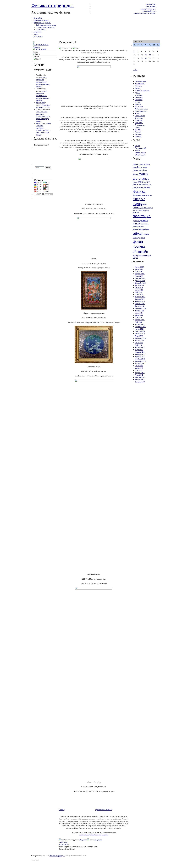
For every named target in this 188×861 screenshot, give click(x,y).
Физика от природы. (52, 5)
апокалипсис (137, 210)
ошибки (146, 234)
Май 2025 (138, 292)
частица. (139, 246)
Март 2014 (139, 336)
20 (146, 58)
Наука (137, 113)
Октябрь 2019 (140, 333)
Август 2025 (139, 285)
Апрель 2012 (140, 372)
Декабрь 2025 (140, 281)
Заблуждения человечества (46, 25)
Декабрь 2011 (140, 382)
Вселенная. (142, 167)
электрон (147, 255)
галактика (136, 212)
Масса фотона (140, 176)
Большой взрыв (145, 164)
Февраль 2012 (140, 377)
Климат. (138, 102)
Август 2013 (139, 340)
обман (138, 233)
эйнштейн (140, 251)
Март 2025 (139, 294)
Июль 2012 (139, 366)
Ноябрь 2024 (140, 303)
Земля (145, 170)
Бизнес (136, 164)
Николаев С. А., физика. (42, 22)
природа (136, 237)
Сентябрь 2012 (140, 361)
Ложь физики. (151, 6)
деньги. (137, 93)
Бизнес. (138, 88)
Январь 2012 (140, 379)
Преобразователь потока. (45, 27)
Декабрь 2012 (140, 356)
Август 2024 (139, 310)
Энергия (139, 199)
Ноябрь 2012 (140, 359)
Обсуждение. (151, 4)
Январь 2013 (140, 354)
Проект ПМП (146, 182)
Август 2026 (139, 267)
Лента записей (140, 148)
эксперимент (138, 255)
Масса (135, 174)
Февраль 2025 (140, 297)
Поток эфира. (41, 29)
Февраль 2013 (140, 352)
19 (142, 58)
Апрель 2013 (140, 347)
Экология (138, 134)
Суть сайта (38, 18)
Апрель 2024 (140, 320)
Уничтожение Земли (41, 20)
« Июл (135, 70)
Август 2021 (139, 329)
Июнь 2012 (139, 368)
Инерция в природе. (148, 9)
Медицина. (139, 106)
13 (146, 55)
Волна (135, 167)
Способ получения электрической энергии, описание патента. (42, 82)
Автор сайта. (38, 36)
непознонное (140, 116)
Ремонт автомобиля (140, 184)
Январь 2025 (140, 299)
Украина (140, 187)
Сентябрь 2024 (140, 308)
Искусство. (64, 842)
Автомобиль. (139, 83)
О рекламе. (139, 118)
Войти (137, 145)
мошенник (138, 229)
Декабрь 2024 (140, 301)
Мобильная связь (141, 109)
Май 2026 (138, 271)
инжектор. (138, 95)
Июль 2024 (139, 313)
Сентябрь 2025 (140, 283)
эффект (135, 258)
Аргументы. (38, 32)
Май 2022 (138, 322)
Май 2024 (138, 317)
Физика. (138, 132)
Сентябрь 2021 (140, 326)
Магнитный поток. (149, 11)
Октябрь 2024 (140, 306)
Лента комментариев (140, 151)
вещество (146, 210)
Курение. (138, 104)
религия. (138, 129)
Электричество (147, 195)
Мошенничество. (141, 111)
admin (38, 123)
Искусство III (63, 844)
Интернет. (139, 97)
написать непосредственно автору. (93, 835)
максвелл (140, 226)
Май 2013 (138, 345)
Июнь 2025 (139, 290)
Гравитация (138, 169)
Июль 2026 (139, 269)
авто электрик (148, 208)
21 (150, 58)
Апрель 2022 (140, 324)
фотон (138, 241)
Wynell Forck (40, 102)
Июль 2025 (139, 287)
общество (138, 120)
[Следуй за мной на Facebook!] (43, 47)
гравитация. (142, 215)
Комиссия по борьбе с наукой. (145, 13)
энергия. (138, 136)
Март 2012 (139, 375)
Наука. (36, 34)
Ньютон (135, 182)
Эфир (137, 203)
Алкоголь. (138, 86)
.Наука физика (140, 81)
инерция (136, 223)
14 (150, 55)
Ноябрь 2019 (140, 331)
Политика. (139, 122)
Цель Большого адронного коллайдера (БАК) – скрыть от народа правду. (43, 116)
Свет (135, 187)
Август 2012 (139, 363)
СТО (150, 184)
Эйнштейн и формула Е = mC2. (43, 106)
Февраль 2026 (140, 278)
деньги (143, 220)
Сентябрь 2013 (140, 338)
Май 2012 (138, 370)
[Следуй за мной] (40, 49)
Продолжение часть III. (103, 809)
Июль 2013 (139, 343)
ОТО (139, 182)
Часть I (61, 809)
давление (136, 221)
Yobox (37, 860)
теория (143, 238)
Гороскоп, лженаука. (142, 90)
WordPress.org (140, 155)
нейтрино (146, 229)
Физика (146, 187)
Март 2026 (139, 276)
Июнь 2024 (139, 315)
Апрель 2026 (140, 274)
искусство (98, 840)
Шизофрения (137, 195)
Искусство (83, 840)
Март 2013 (139, 349)
